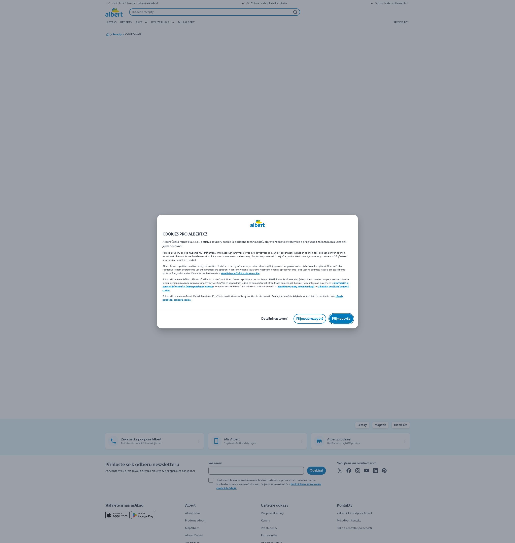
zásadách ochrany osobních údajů (296, 286)
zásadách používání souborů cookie (240, 273)
